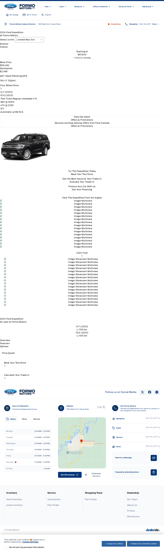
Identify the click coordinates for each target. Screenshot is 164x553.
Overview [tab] (5, 340)
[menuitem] (48, 6)
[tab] (82, 43)
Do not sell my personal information (26, 547)
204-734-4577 (145, 24)
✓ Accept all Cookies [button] (114, 544)
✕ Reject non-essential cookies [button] (143, 544)
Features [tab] (5, 343)
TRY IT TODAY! (8, 80)
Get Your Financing (82, 189)
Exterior (4, 44)
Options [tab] (4, 346)
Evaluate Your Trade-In (82, 182)
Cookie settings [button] (30, 542)
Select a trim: (7, 39)
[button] (12, 14)
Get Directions (69, 475)
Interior (4, 47)
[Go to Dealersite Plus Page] (153, 530)
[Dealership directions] (82, 442)
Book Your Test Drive (82, 174)
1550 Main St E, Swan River (49, 24)
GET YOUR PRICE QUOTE (13, 76)
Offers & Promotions (82, 126)
